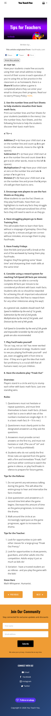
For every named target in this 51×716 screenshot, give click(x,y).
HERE (29, 95)
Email (26, 672)
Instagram (26, 681)
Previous (14, 594)
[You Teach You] (25, 3)
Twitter (27, 686)
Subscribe (25, 643)
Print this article (12, 60)
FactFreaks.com (38, 49)
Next (39, 594)
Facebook (27, 677)
